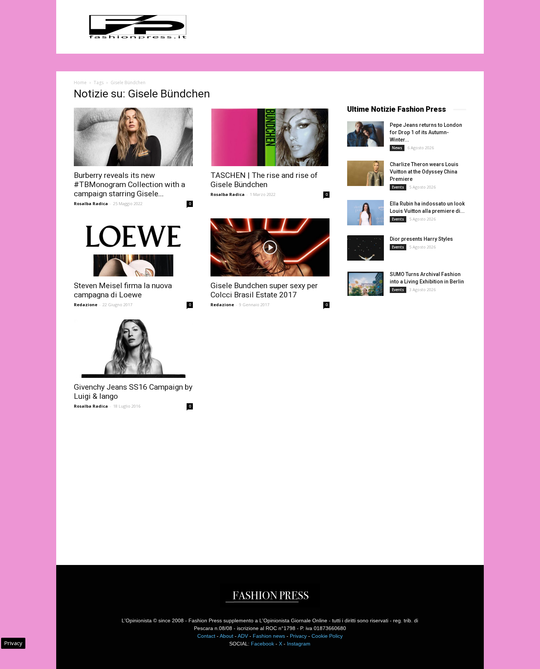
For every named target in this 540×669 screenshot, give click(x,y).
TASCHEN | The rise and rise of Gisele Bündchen (264, 180)
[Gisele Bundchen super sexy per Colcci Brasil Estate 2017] (270, 247)
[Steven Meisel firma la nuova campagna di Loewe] (133, 247)
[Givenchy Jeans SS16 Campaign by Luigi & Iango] (133, 348)
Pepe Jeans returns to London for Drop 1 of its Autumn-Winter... (426, 132)
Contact (206, 636)
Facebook (262, 644)
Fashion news (269, 636)
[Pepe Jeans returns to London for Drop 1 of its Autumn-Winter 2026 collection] (365, 134)
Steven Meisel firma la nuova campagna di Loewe (123, 290)
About (226, 636)
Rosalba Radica (91, 203)
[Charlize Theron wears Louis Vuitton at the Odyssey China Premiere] (365, 173)
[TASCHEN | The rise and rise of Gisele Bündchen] (270, 137)
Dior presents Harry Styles (421, 239)
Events (398, 187)
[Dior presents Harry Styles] (365, 248)
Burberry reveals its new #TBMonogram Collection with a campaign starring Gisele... (129, 184)
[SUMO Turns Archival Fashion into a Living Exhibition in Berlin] (365, 283)
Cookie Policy (327, 636)
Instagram (298, 644)
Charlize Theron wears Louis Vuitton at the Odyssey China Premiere (424, 171)
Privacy (298, 636)
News (397, 147)
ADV (243, 636)
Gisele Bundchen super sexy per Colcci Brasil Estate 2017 (264, 290)
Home (80, 82)
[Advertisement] (402, 424)
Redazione (85, 304)
